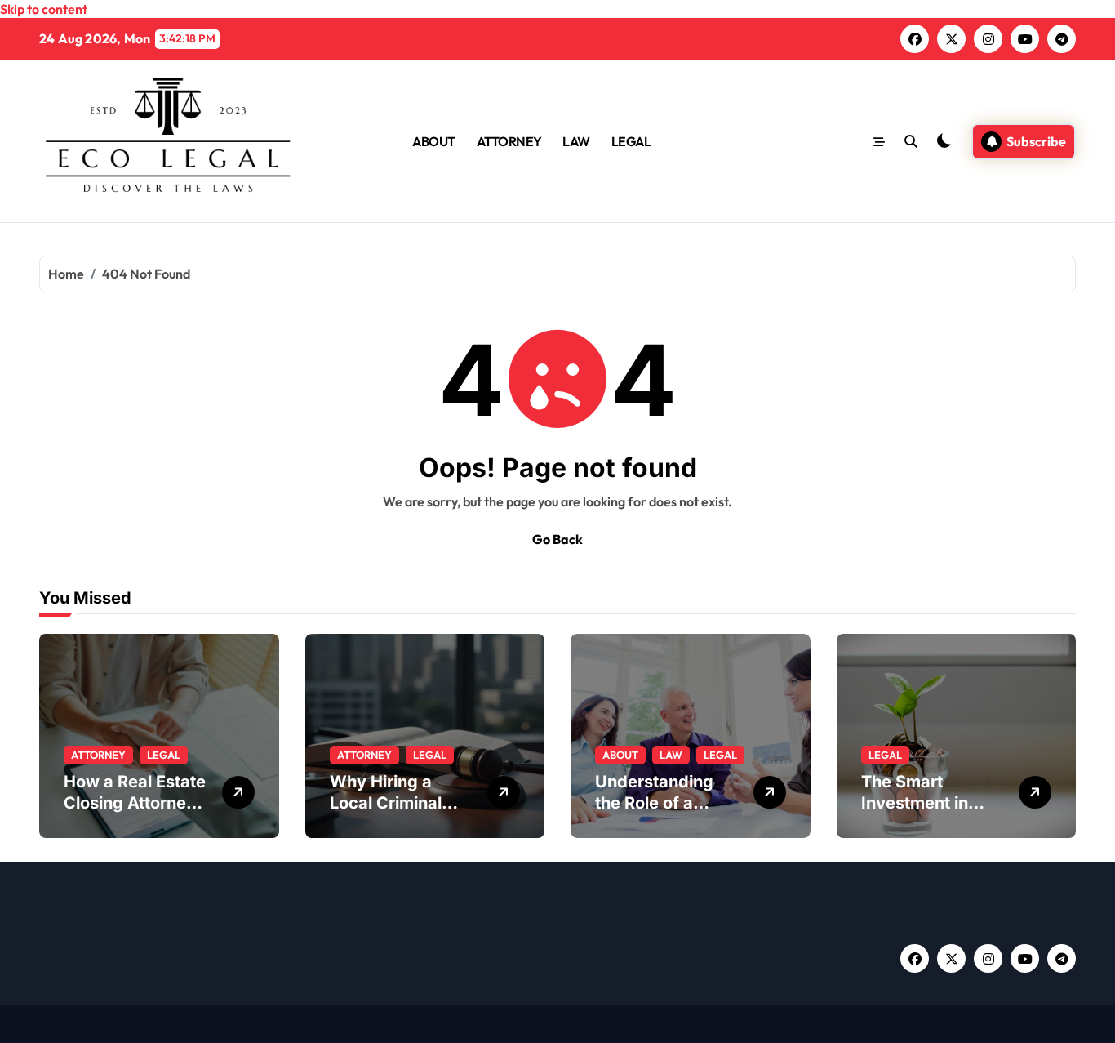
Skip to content (43, 9)
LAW (576, 141)
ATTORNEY (509, 141)
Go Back (557, 539)
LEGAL (631, 141)
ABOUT (433, 141)
